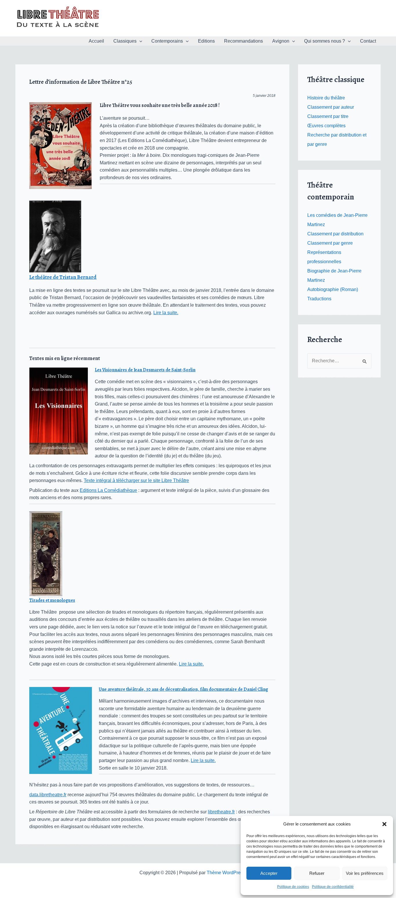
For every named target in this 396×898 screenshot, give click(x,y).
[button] (384, 824)
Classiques (125, 41)
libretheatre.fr (221, 811)
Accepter (268, 873)
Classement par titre (327, 116)
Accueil (96, 41)
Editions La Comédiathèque (108, 490)
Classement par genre (330, 243)
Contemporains (167, 41)
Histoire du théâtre (326, 97)
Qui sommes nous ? (324, 41)
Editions (206, 41)
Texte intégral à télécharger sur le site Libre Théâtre (136, 480)
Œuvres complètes (326, 125)
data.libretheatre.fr (47, 794)
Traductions (319, 298)
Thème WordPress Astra (232, 872)
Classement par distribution (335, 233)
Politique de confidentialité (333, 887)
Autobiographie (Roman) (332, 289)
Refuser (316, 873)
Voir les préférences (365, 873)
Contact (368, 41)
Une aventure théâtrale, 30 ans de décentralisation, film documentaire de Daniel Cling (183, 689)
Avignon (280, 41)
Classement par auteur (330, 107)
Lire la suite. (165, 312)
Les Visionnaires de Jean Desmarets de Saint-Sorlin (145, 370)
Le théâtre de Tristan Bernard (63, 277)
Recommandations (243, 41)
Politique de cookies (293, 887)
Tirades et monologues (52, 600)
